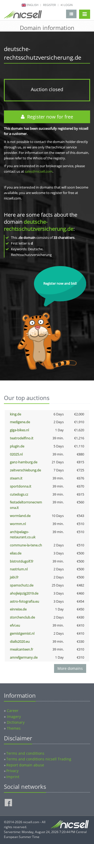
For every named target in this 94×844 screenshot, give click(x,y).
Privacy (12, 770)
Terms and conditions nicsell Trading (38, 759)
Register (49, 5)
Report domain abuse (25, 764)
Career (13, 710)
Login (68, 5)
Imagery (14, 716)
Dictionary (16, 722)
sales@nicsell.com (38, 171)
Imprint (12, 776)
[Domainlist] (71, 14)
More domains (70, 668)
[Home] (22, 15)
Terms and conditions (25, 753)
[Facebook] (8, 802)
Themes (14, 728)
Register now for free (49, 117)
